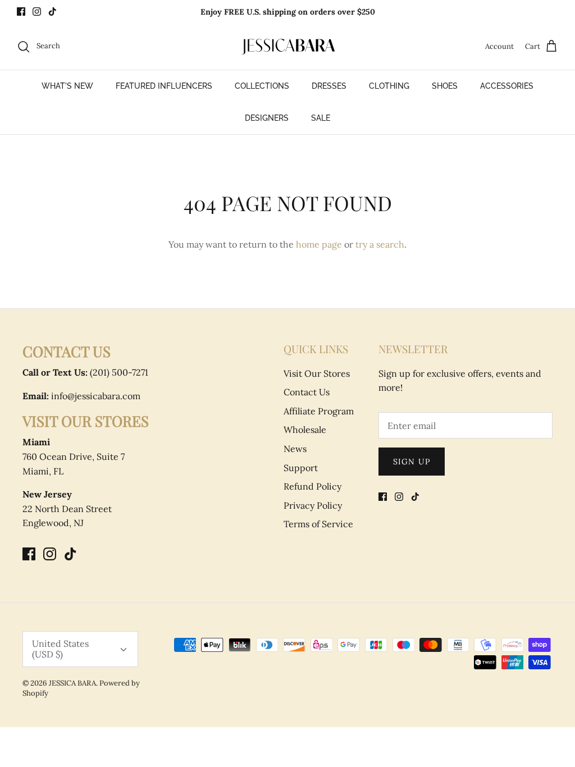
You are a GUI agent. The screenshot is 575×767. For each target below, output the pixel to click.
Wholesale (305, 429)
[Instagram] (37, 11)
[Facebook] (21, 11)
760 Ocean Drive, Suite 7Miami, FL (73, 456)
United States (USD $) (60, 649)
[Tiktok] (52, 11)
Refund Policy (312, 486)
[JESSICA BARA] (287, 46)
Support (301, 467)
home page (319, 244)
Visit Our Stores (317, 373)
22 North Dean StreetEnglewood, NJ (67, 508)
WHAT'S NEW (67, 85)
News (295, 448)
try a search (379, 244)
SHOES (445, 85)
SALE (320, 117)
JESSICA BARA (72, 683)
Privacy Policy (313, 505)
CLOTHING (389, 85)
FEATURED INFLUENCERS (164, 85)
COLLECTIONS (262, 85)
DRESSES (329, 85)
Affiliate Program (319, 411)
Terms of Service (318, 523)
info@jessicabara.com (81, 395)
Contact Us (307, 392)
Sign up (411, 461)
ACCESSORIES (506, 85)
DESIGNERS (267, 117)
